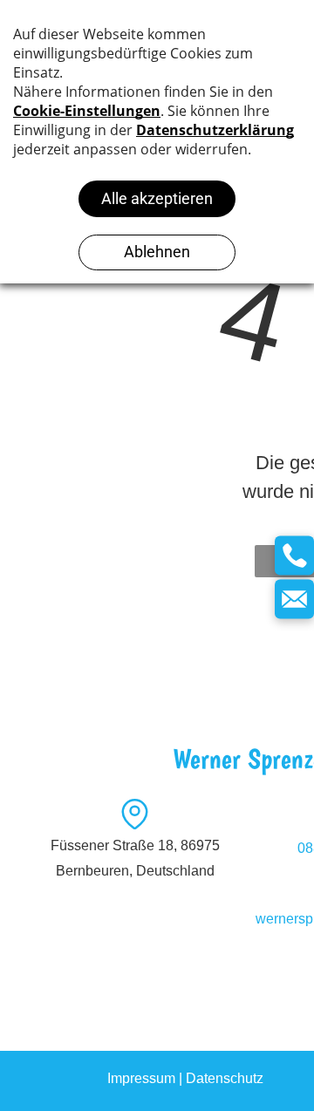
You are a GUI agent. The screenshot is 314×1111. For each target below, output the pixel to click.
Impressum (141, 1078)
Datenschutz (224, 1078)
